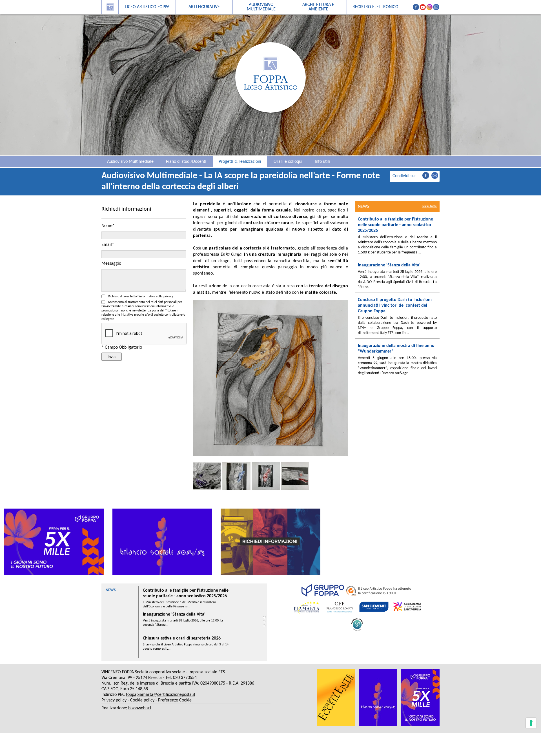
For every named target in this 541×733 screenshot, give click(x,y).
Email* (107, 244)
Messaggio (111, 263)
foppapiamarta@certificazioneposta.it (160, 694)
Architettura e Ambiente (318, 7)
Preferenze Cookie (175, 700)
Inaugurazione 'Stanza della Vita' (174, 590)
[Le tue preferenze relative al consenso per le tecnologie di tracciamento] (531, 723)
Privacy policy (114, 700)
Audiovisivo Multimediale (130, 161)
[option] (54, 542)
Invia (112, 357)
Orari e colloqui (288, 161)
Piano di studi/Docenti (186, 161)
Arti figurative (204, 7)
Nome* (108, 226)
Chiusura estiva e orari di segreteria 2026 (182, 614)
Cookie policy (142, 700)
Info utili (322, 161)
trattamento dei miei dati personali (152, 302)
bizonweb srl (139, 708)
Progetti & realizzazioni (240, 161)
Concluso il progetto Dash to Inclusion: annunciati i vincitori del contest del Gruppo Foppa (185, 644)
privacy (168, 296)
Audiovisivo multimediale (261, 7)
